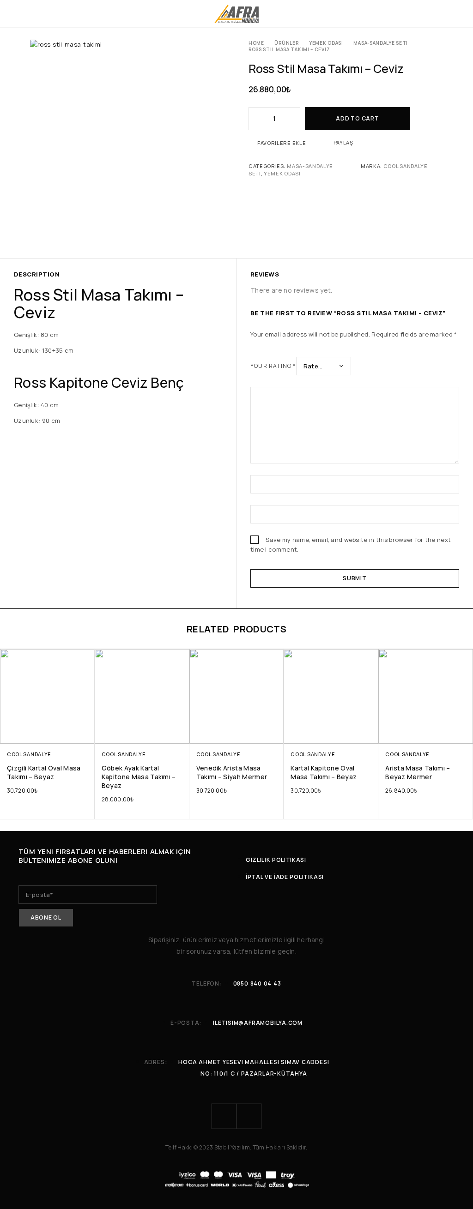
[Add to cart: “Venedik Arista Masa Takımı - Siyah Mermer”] (276, 735)
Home (256, 43)
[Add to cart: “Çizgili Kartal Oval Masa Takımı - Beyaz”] (87, 735)
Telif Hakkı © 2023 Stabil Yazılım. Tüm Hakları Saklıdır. (236, 1147)
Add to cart (357, 118)
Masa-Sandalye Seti (380, 43)
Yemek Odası (326, 43)
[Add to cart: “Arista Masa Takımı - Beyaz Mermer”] (465, 735)
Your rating (273, 366)
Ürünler (286, 43)
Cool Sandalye (405, 165)
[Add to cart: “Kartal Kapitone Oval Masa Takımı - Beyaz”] (371, 735)
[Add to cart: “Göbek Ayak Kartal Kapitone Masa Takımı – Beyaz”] (181, 735)
